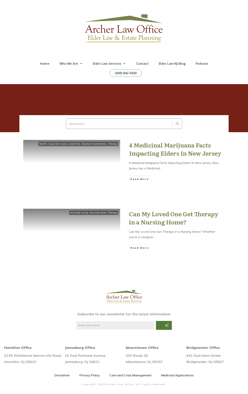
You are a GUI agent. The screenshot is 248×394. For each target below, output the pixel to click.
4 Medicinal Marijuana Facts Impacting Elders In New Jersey (175, 149)
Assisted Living (79, 212)
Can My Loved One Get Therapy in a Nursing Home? (173, 218)
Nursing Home (98, 212)
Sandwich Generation (94, 143)
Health (43, 143)
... (161, 168)
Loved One (74, 143)
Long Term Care (58, 143)
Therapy (112, 143)
